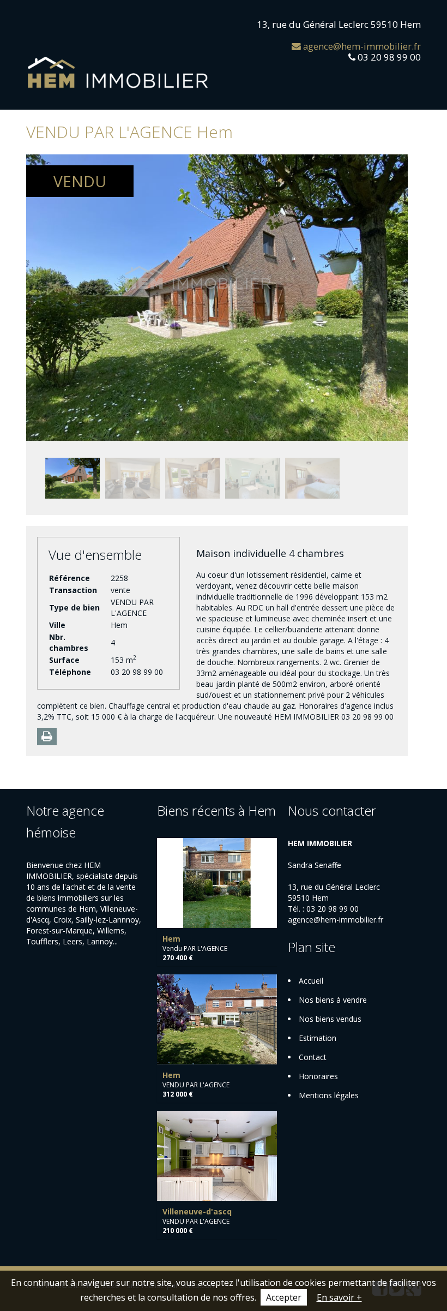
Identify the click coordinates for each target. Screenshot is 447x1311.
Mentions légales (329, 1095)
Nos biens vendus (330, 1019)
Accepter (283, 1297)
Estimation (317, 1038)
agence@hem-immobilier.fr (361, 46)
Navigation (35, 25)
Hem (171, 938)
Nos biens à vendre (333, 1000)
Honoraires (318, 1076)
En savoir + (339, 1297)
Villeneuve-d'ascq (197, 1211)
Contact (313, 1057)
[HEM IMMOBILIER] (118, 73)
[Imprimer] (47, 736)
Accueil (311, 980)
